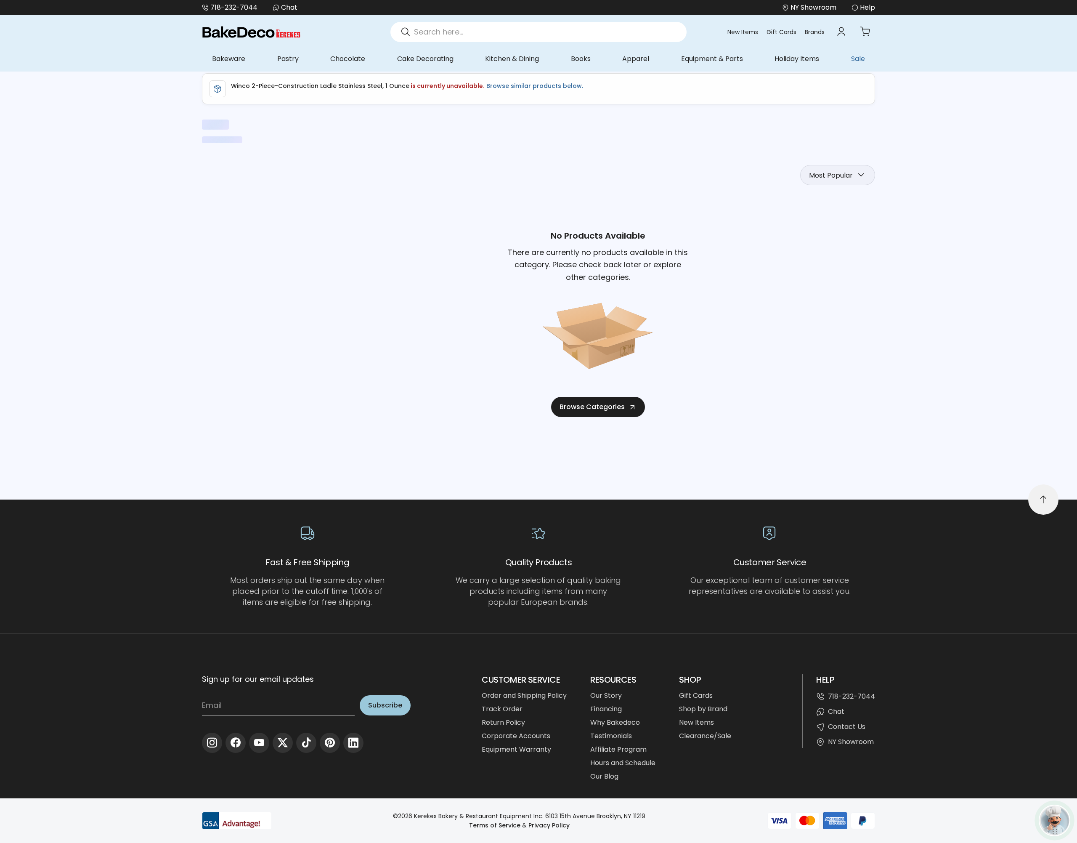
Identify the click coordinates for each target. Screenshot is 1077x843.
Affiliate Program (618, 749)
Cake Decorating (425, 59)
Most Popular (831, 175)
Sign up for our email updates (258, 679)
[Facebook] (235, 743)
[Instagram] (212, 743)
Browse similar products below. (534, 86)
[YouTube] (259, 743)
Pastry (288, 59)
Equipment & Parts (712, 59)
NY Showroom (851, 742)
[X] (283, 743)
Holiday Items (797, 59)
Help (867, 7)
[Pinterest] (330, 743)
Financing (606, 709)
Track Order (502, 709)
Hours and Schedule (622, 763)
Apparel (635, 59)
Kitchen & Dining (512, 59)
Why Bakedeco (615, 722)
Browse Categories (592, 407)
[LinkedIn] (353, 743)
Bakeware (228, 59)
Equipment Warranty (516, 749)
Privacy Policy (549, 825)
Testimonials (611, 736)
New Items (742, 32)
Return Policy (503, 722)
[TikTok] (306, 743)
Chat (289, 7)
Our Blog (604, 776)
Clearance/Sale (705, 736)
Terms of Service (494, 825)
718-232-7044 (233, 7)
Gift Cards (781, 32)
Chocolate (347, 59)
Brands (815, 32)
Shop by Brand (703, 709)
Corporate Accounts (516, 736)
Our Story (606, 695)
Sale (858, 59)
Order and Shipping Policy (524, 695)
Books (581, 59)
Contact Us (846, 726)
